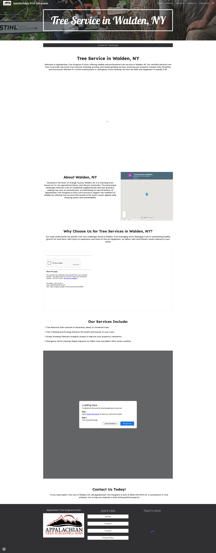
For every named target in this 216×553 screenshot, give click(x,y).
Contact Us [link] (169, 3)
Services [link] (179, 3)
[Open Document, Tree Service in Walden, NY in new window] (169, 353)
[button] (213, 3)
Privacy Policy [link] (204, 3)
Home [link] (159, 3)
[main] (108, 20)
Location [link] (190, 3)
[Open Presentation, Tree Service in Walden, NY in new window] (169, 254)
